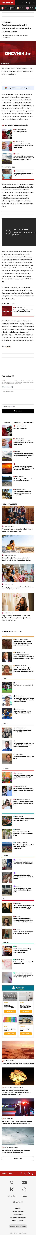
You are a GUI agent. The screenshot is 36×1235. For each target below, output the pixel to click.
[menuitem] (30, 2)
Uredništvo (18, 1208)
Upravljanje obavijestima (19, 1226)
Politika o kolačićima (18, 1220)
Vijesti (6, 7)
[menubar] (30, 2)
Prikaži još (18, 1158)
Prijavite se (18, 411)
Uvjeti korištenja (18, 1214)
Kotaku (8, 346)
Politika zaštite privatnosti (18, 1217)
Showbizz (22, 7)
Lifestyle (31, 7)
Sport (13, 7)
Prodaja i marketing (18, 1211)
